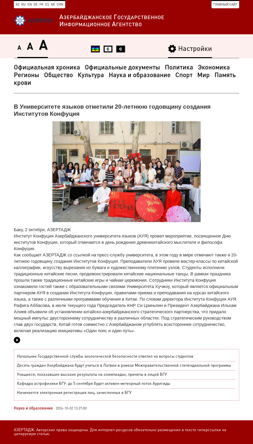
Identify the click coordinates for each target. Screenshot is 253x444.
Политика (179, 68)
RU (23, 4)
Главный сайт (225, 4)
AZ (18, 4)
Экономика (214, 68)
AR (53, 4)
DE (36, 4)
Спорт (184, 75)
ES (47, 4)
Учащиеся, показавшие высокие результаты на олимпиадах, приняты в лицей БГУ (92, 375)
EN (29, 4)
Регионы (26, 75)
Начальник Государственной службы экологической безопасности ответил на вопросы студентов (105, 357)
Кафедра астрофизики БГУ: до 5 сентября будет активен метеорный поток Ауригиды (93, 384)
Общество (58, 75)
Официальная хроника (47, 68)
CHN (60, 4)
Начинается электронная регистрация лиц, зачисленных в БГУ (74, 393)
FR (41, 4)
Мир (203, 75)
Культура (91, 75)
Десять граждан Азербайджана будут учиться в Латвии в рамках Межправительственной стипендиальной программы (124, 366)
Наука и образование (140, 75)
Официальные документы (122, 68)
